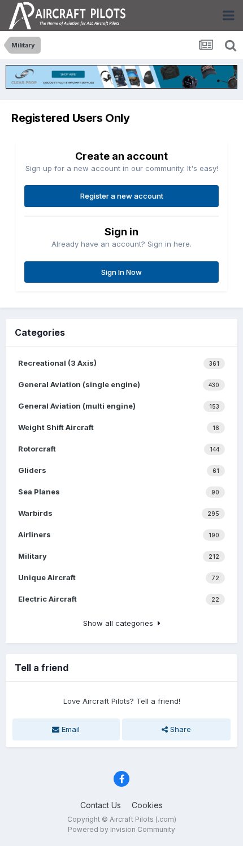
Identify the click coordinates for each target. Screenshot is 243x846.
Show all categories (120, 623)
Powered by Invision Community (121, 829)
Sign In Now (121, 272)
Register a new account (121, 195)
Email (69, 729)
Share (179, 729)
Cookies (147, 805)
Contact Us (100, 805)
